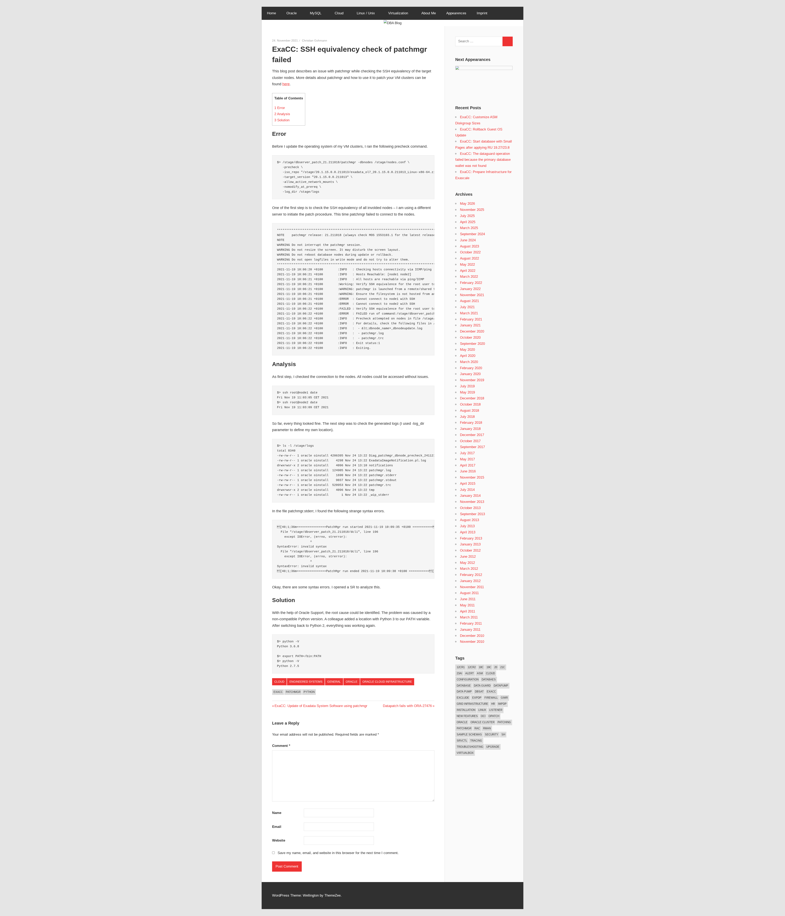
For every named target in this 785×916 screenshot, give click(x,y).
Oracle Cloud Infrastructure (387, 681)
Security (491, 734)
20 (495, 667)
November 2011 (472, 587)
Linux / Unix (366, 13)
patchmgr (293, 691)
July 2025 (467, 216)
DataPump (501, 685)
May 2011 (467, 605)
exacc (278, 691)
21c (502, 667)
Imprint (482, 13)
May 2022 (467, 264)
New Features (467, 716)
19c (489, 667)
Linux (482, 709)
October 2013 (470, 508)
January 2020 (470, 374)
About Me (428, 13)
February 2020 (471, 368)
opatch (494, 716)
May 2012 (467, 563)
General (334, 681)
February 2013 (471, 538)
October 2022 (470, 252)
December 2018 (472, 398)
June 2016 (468, 471)
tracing (476, 740)
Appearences (456, 13)
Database (464, 685)
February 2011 (471, 623)
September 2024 (472, 234)
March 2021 (469, 313)
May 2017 (467, 459)
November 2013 (472, 502)
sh (503, 734)
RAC (477, 728)
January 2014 (470, 496)
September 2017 (472, 447)
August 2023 (469, 246)
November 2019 (472, 380)
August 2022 (469, 258)
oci (483, 716)
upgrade (492, 746)
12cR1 (461, 667)
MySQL (315, 13)
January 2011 (470, 630)
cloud (490, 673)
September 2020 (472, 344)
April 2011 (467, 611)
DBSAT (479, 691)
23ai (459, 673)
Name (276, 813)
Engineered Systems (305, 681)
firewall (491, 697)
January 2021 (470, 325)
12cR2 (472, 667)
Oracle (291, 13)
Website (278, 840)
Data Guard (482, 685)
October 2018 (470, 404)
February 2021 (471, 319)
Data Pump (464, 691)
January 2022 (470, 289)
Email (276, 827)
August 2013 (469, 520)
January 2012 (470, 581)
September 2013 (472, 514)
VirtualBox (465, 752)
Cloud (339, 13)
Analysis (282, 114)
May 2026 (467, 204)
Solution (281, 120)
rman (487, 728)
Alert (469, 673)
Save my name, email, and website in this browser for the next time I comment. (338, 853)
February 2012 (471, 575)
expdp (476, 697)
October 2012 (470, 550)
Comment (281, 746)
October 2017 (470, 441)
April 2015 (467, 484)
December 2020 (472, 331)
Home (271, 13)
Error (279, 108)
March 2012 (469, 569)
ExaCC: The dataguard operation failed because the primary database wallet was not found (483, 160)
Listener (495, 709)
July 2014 (467, 490)
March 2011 (469, 617)
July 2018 (467, 417)
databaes (489, 679)
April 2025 (467, 222)
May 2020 (467, 350)
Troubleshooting (470, 746)
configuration (468, 679)
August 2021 (469, 301)
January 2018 (470, 429)
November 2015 (472, 477)
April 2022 (467, 271)
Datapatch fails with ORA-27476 (407, 706)
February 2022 (471, 283)
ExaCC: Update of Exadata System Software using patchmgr (320, 706)
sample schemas (469, 734)
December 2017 (472, 435)
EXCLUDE (463, 697)
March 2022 (469, 277)
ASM (480, 673)
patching (504, 722)
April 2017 (467, 465)
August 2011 (469, 593)
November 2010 (472, 642)
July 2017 (467, 453)
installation (466, 709)
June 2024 (468, 240)
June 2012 (468, 557)
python (309, 691)
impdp (502, 703)
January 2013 (470, 544)
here (286, 84)
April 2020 (467, 356)
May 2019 (467, 392)
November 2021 (472, 295)
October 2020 (470, 337)
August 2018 (469, 410)
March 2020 (469, 362)
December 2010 (472, 636)
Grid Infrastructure (472, 703)
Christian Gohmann (314, 40)
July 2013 (467, 526)
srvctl (462, 740)
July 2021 (467, 307)
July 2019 (467, 386)
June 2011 (467, 599)
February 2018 (471, 423)
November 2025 (472, 210)
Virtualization (398, 13)
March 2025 (469, 228)
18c (481, 667)
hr (493, 703)
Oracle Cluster (483, 722)
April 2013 (467, 532)
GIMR (504, 697)
